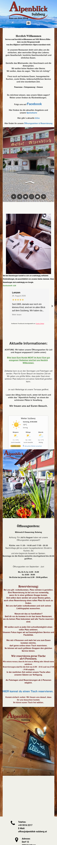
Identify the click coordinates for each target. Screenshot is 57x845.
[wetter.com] (15, 447)
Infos (37, 118)
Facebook (34, 103)
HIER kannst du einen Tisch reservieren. (28, 691)
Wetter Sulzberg (28, 418)
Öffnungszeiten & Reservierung (38, 123)
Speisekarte (32, 112)
